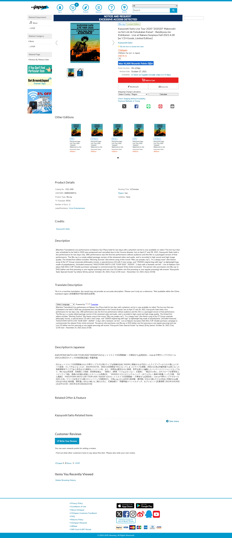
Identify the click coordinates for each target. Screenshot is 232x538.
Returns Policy (77, 519)
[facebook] (126, 514)
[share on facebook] (136, 105)
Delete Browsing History (65, 480)
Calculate (163, 94)
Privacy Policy (77, 503)
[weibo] (140, 514)
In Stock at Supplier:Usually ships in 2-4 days (151, 75)
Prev (57, 43)
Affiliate (74, 526)
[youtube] (156, 514)
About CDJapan (77, 510)
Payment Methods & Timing (129, 101)
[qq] (148, 514)
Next (113, 43)
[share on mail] (172, 105)
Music (69, 463)
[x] (119, 514)
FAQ (73, 516)
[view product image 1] (71, 72)
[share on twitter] (124, 105)
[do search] (173, 10)
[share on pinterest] (160, 105)
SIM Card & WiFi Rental (81, 529)
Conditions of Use (78, 506)
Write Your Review (68, 441)
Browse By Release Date (39, 60)
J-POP (77, 463)
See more (174, 421)
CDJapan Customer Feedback (84, 513)
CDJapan (58, 463)
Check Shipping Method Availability (131, 99)
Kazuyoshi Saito (125, 42)
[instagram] (133, 514)
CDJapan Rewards (79, 523)
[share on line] (148, 105)
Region (121, 193)
